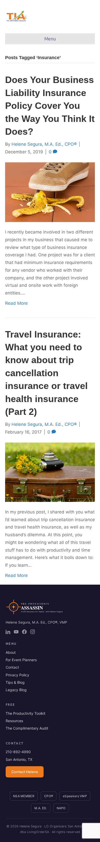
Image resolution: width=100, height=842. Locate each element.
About (11, 652)
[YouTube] (16, 631)
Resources (14, 721)
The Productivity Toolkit (25, 713)
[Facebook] (24, 631)
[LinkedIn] (8, 631)
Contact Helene (24, 772)
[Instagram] (32, 631)
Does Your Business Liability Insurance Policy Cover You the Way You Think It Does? (50, 106)
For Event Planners (21, 660)
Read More (16, 303)
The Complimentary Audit (27, 728)
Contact (12, 667)
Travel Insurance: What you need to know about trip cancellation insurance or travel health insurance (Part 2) (46, 373)
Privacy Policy (17, 675)
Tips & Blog (15, 682)
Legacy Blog (16, 690)
